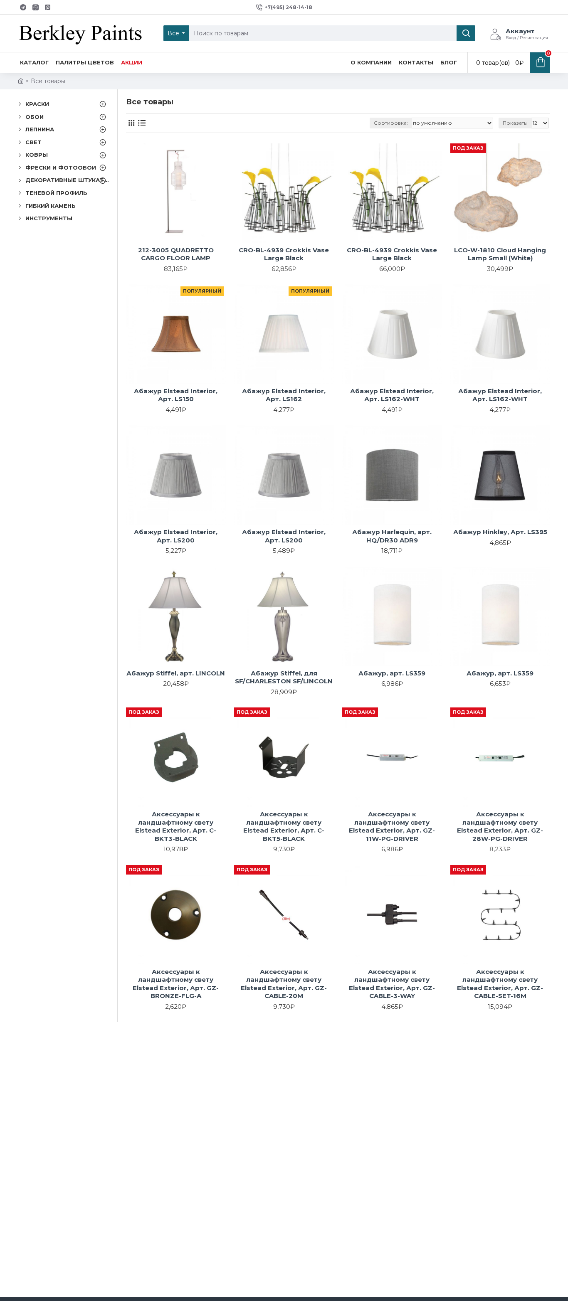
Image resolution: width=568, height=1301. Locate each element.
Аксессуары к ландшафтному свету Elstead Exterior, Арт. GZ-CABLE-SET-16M (500, 984)
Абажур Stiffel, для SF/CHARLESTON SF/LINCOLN (284, 677)
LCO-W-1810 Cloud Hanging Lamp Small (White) (500, 254)
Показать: (515, 123)
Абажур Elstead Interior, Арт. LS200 (175, 536)
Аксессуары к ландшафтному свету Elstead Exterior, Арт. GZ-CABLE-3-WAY (392, 984)
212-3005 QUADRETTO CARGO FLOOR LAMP (176, 254)
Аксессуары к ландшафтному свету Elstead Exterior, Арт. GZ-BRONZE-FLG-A (176, 984)
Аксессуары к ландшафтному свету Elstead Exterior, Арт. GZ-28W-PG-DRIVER (500, 826)
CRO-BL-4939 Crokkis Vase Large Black (284, 254)
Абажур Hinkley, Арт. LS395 (500, 532)
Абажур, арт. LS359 (391, 673)
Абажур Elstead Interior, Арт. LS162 (284, 395)
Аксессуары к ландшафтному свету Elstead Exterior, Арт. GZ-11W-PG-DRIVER (392, 826)
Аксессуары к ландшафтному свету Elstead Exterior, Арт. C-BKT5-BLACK (283, 826)
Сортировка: (391, 123)
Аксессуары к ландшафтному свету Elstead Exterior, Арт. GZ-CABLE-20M (284, 984)
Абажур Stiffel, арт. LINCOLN (175, 673)
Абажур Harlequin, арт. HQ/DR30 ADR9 (392, 536)
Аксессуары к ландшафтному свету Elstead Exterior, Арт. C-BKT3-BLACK (175, 826)
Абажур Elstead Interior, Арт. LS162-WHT (392, 395)
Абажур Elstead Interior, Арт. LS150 (175, 395)
